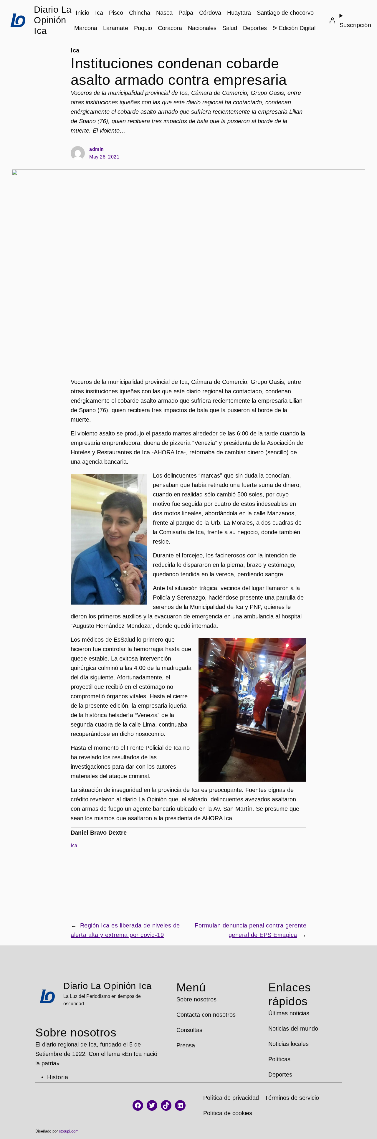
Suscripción (355, 25)
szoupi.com (69, 1131)
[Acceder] (332, 20)
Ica (75, 50)
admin (96, 149)
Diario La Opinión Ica (53, 20)
